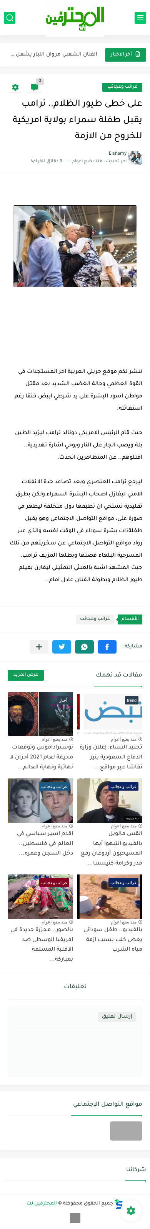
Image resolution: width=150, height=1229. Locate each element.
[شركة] (126, 1131)
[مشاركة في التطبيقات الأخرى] (39, 647)
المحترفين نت (42, 1203)
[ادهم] (75, 1218)
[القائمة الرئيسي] (140, 18)
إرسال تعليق (117, 1017)
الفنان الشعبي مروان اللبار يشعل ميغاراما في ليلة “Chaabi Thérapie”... (53, 54)
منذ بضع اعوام (124, 739)
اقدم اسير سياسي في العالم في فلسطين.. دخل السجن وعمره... (45, 844)
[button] (107, 647)
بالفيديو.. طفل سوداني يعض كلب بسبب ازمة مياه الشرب (112, 940)
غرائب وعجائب (122, 87)
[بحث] (9, 18)
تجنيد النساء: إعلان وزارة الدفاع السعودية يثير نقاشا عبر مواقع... (111, 757)
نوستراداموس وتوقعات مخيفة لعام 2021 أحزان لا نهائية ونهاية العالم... (41, 757)
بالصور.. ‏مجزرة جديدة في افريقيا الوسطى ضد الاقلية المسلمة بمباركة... (41, 945)
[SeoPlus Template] (118, 1204)
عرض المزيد (25, 675)
